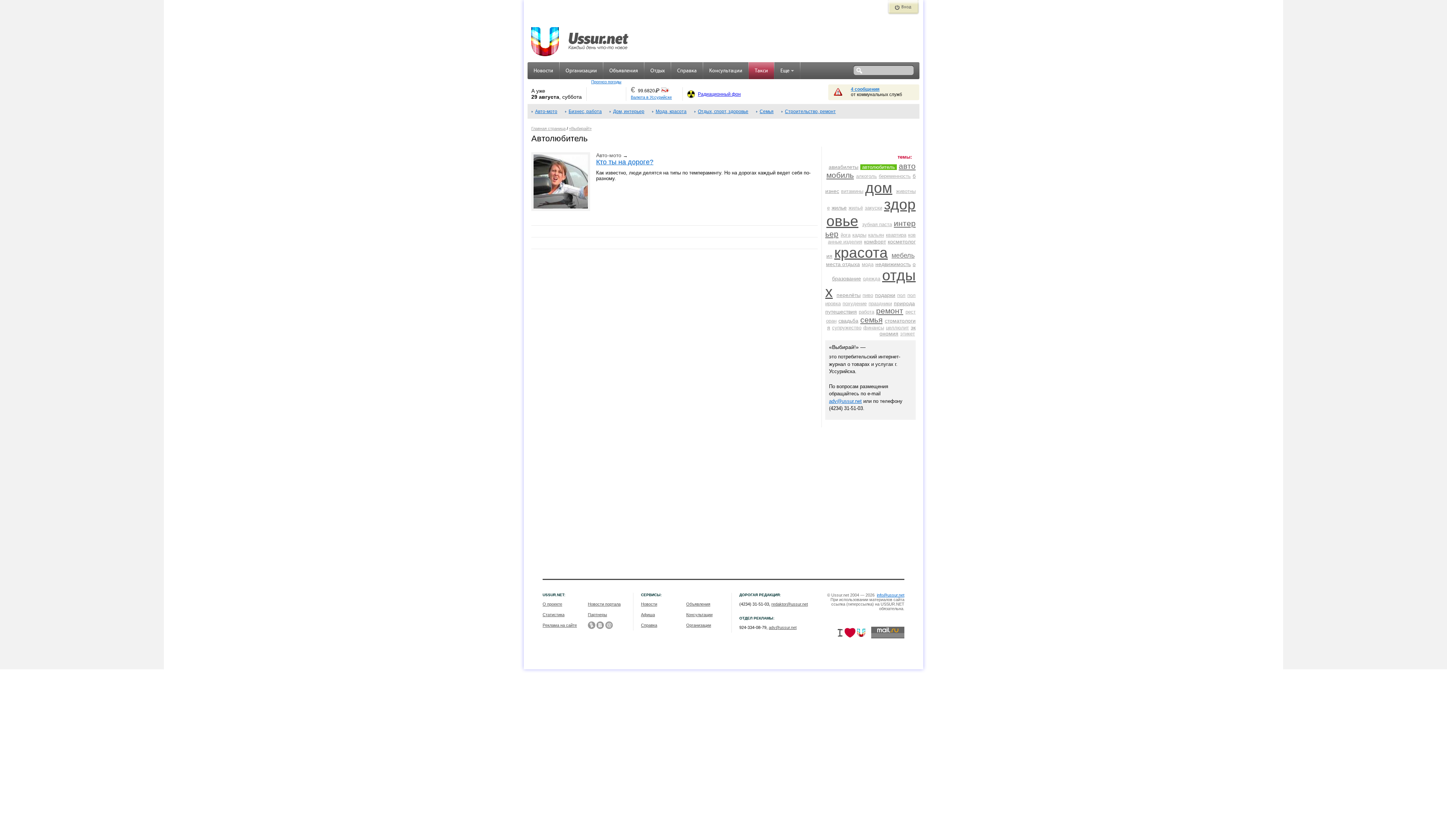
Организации (581, 71)
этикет (907, 334)
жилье (839, 208)
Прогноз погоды (606, 82)
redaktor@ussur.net (789, 604)
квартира (896, 235)
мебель (903, 255)
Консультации (725, 71)
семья (871, 319)
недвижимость (893, 264)
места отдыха (843, 264)
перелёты (849, 295)
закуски (873, 208)
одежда (871, 279)
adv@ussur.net (845, 401)
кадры (859, 235)
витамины (852, 191)
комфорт (875, 242)
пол (901, 295)
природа (904, 303)
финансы (873, 327)
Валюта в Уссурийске (651, 97)
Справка (687, 71)
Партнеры (597, 614)
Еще (784, 71)
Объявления (623, 71)
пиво (868, 295)
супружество (846, 327)
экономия (898, 330)
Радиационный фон (719, 94)
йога (845, 235)
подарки (885, 295)
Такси (761, 71)
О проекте (552, 604)
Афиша (648, 614)
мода (867, 264)
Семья (767, 111)
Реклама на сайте (560, 625)
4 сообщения (865, 89)
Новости (543, 71)
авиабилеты (843, 167)
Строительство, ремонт (810, 111)
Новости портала (604, 604)
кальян (876, 235)
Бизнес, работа (585, 111)
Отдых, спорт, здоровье (723, 111)
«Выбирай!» (580, 128)
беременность (895, 176)
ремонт (889, 310)
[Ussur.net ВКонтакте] (600, 625)
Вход (906, 7)
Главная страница (548, 128)
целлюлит (897, 327)
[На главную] (580, 38)
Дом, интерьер (628, 111)
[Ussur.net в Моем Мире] (609, 625)
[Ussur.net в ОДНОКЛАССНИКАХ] (591, 625)
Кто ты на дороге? (624, 162)
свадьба (848, 321)
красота (861, 253)
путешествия (841, 312)
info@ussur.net (890, 595)
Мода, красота (671, 111)
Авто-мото (546, 111)
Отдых (657, 71)
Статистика (553, 614)
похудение (855, 303)
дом (878, 188)
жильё (856, 208)
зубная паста (877, 224)
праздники (880, 303)
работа (866, 312)
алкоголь (866, 176)
